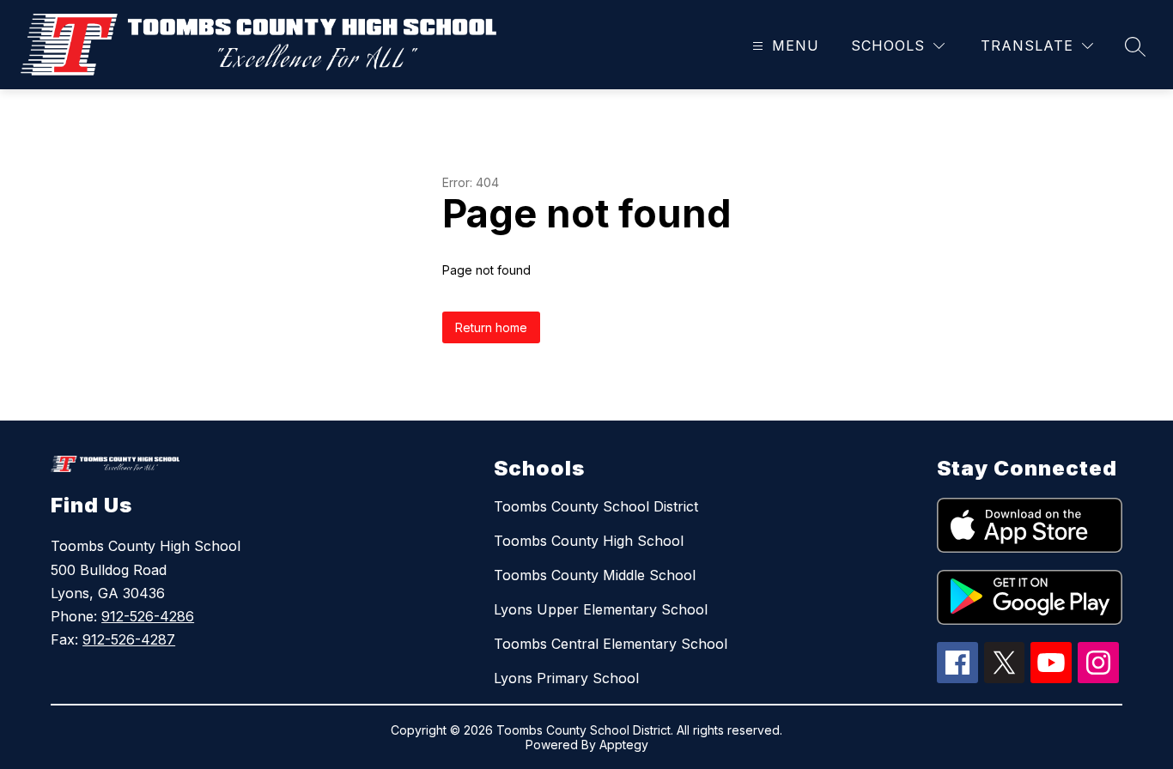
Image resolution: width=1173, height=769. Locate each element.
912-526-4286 (147, 616)
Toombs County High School (589, 540)
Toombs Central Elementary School (610, 643)
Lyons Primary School (566, 678)
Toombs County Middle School (595, 575)
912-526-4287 (128, 639)
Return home (491, 327)
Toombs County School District (596, 506)
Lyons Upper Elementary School (601, 609)
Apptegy (623, 744)
